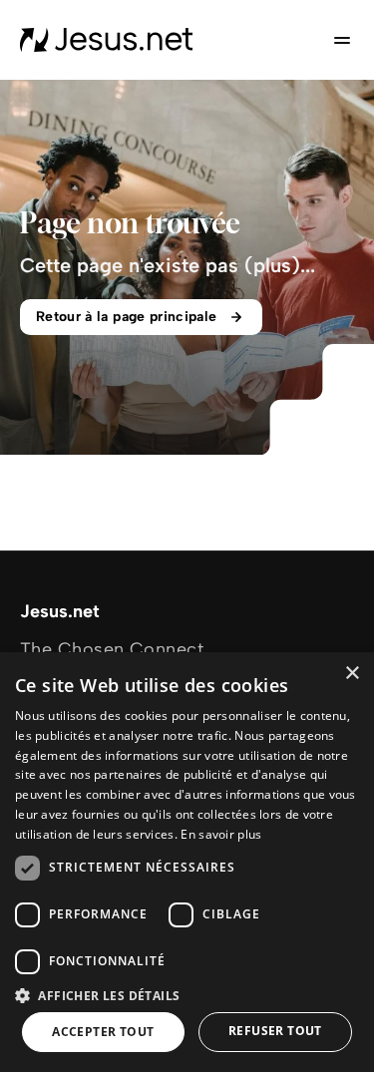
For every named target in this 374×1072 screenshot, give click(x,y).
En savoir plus (221, 834)
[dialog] (187, 862)
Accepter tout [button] (103, 1031)
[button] (187, 994)
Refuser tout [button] (275, 1030)
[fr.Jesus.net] (106, 40)
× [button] (351, 673)
